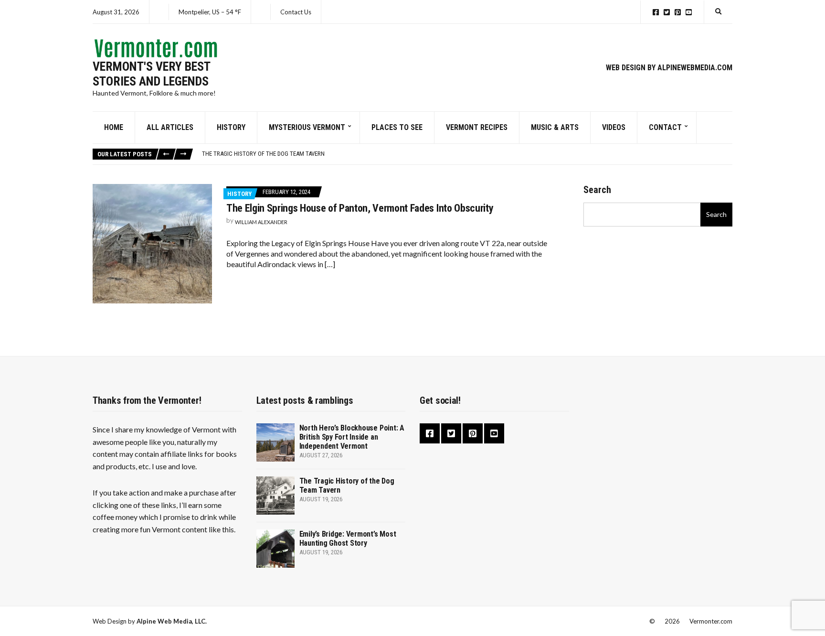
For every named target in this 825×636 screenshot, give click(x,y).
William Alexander (261, 222)
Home (113, 127)
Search (597, 189)
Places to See (397, 127)
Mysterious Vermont (307, 127)
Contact (665, 127)
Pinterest (677, 12)
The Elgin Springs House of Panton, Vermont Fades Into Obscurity (359, 208)
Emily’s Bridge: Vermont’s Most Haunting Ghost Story (347, 538)
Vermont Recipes (477, 127)
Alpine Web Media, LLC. (172, 621)
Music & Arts (555, 127)
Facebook (655, 12)
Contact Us (295, 12)
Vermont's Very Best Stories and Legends (151, 73)
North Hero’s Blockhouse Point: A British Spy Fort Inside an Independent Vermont (351, 437)
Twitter (666, 12)
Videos (613, 127)
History (231, 127)
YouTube (688, 12)
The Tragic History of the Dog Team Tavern (263, 153)
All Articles (170, 127)
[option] (466, 154)
